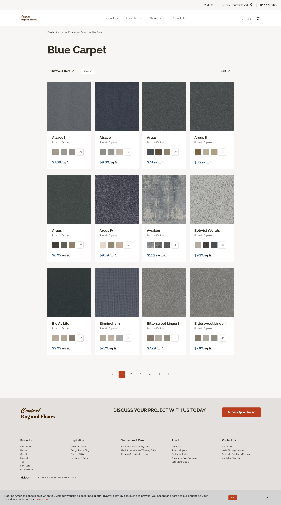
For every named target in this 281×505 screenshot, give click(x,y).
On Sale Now (26, 469)
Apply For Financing (231, 458)
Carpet (84, 32)
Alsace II (107, 137)
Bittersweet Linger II (210, 323)
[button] (241, 18)
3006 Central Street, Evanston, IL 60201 (57, 477)
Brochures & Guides (80, 458)
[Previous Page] (112, 374)
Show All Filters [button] (60, 70)
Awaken (153, 230)
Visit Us (208, 5)
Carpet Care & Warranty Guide (135, 446)
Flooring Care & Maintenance (135, 454)
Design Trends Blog (80, 450)
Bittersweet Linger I (163, 323)
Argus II (200, 137)
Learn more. (43, 499)
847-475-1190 (268, 4)
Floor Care (25, 466)
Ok (232, 498)
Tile (22, 462)
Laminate (24, 458)
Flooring (72, 32)
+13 (222, 245)
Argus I (152, 137)
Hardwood (25, 450)
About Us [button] (155, 18)
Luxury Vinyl (26, 446)
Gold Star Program (180, 462)
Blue (86, 71)
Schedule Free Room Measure (236, 454)
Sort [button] (223, 70)
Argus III (59, 230)
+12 (80, 338)
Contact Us (178, 18)
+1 (175, 245)
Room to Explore (179, 450)
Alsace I (58, 137)
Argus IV (106, 230)
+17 (175, 338)
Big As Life (60, 323)
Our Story (176, 446)
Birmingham (110, 323)
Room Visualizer (78, 446)
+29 (80, 152)
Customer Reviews (180, 454)
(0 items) (257, 18)
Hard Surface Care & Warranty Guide (138, 450)
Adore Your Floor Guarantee (184, 458)
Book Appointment (243, 412)
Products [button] (109, 18)
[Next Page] (168, 374)
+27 (175, 152)
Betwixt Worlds (207, 230)
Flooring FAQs (77, 454)
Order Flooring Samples (233, 450)
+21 (127, 338)
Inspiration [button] (132, 18)
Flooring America (55, 32)
